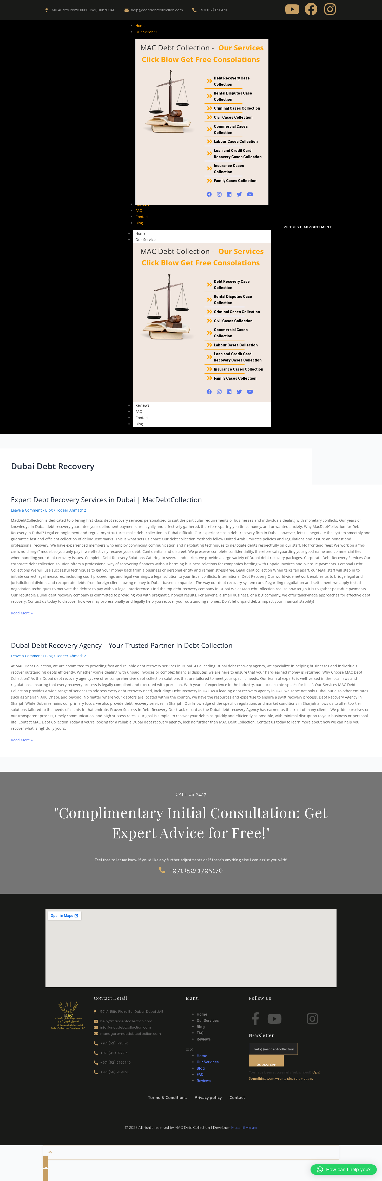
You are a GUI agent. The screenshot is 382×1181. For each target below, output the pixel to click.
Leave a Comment (26, 510)
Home (140, 233)
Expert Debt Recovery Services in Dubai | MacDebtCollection (106, 499)
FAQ (138, 411)
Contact (142, 417)
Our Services (146, 239)
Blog (139, 423)
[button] (215, 1049)
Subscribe (266, 1064)
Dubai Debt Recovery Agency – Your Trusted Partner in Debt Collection (122, 645)
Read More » (22, 612)
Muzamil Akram (244, 1127)
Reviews (142, 405)
